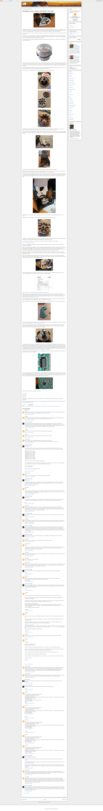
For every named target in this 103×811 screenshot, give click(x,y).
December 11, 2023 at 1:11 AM (29, 732)
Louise (26, 770)
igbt (32, 406)
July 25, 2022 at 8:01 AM (29, 590)
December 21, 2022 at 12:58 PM (30, 671)
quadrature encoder (38, 406)
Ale (25, 410)
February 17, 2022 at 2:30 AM (29, 503)
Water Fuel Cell (72, 89)
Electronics (71, 73)
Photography (72, 80)
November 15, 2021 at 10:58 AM (30, 485)
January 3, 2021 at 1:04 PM (29, 437)
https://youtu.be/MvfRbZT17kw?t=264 (28, 242)
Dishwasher (72, 119)
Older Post (64, 799)
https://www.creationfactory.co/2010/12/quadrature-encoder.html (34, 323)
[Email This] (28, 404)
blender (28, 406)
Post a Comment (26, 793)
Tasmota (71, 98)
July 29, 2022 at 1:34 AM (29, 610)
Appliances (71, 117)
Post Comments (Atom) (46, 802)
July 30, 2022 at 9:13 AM (29, 664)
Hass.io (71, 76)
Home (44, 799)
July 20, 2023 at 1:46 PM (29, 683)
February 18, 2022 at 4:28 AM (29, 532)
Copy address (75, 19)
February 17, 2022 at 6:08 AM (29, 511)
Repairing (71, 87)
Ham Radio (71, 101)
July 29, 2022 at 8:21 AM (29, 636)
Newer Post (24, 799)
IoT (70, 92)
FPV (70, 112)
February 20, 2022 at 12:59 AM (29, 541)
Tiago (26, 487)
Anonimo (26, 679)
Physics (71, 85)
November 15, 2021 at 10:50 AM (30, 476)
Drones (71, 75)
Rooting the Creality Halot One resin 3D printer (77, 56)
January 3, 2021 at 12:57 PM (29, 427)
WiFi (70, 108)
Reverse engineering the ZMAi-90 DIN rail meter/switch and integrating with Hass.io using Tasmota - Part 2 (75, 47)
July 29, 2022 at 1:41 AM (29, 632)
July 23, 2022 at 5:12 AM (29, 581)
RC (70, 96)
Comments (73, 27)
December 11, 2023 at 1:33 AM (29, 753)
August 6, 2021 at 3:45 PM (29, 442)
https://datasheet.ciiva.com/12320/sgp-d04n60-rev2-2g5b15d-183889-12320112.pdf (35, 292)
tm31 (57, 406)
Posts (72, 25)
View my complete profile (74, 138)
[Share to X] (30, 404)
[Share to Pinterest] (32, 404)
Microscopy (71, 103)
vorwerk (60, 406)
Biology (71, 110)
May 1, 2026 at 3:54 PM (28, 774)
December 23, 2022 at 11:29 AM (30, 677)
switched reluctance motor (45, 406)
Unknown (26, 439)
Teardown (51, 406)
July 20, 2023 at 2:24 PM (29, 689)
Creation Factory (27, 422)
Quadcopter (72, 78)
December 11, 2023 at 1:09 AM (29, 703)
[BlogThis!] (29, 404)
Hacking (71, 91)
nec (33, 406)
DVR (70, 115)
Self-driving (71, 82)
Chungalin (26, 666)
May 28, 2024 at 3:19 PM (29, 768)
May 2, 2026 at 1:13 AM (28, 783)
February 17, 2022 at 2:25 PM (29, 523)
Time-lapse (71, 114)
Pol (25, 592)
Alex (25, 634)
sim (25, 691)
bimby (26, 406)
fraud (30, 406)
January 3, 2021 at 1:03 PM (29, 432)
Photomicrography (73, 105)
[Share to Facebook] (31, 404)
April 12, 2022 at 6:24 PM (29, 567)
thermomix (54, 406)
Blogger (57, 808)
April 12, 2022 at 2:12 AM (29, 560)
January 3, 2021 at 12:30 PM (29, 414)
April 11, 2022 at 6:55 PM (29, 550)
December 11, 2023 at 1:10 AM (29, 717)
